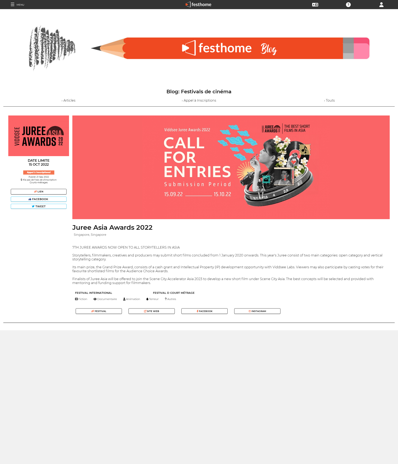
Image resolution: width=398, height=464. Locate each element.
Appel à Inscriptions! (39, 172)
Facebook (40, 199)
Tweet (40, 206)
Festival (100, 311)
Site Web (152, 311)
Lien (40, 191)
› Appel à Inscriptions (199, 100)
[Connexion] (381, 4)
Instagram (258, 311)
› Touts (329, 100)
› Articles (68, 100)
